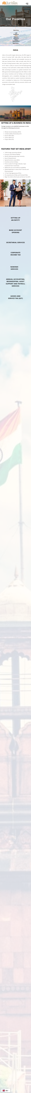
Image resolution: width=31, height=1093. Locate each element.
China (16, 39)
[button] (27, 3)
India (16, 35)
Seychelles (16, 43)
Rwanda (16, 37)
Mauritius (16, 30)
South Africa (16, 41)
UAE (16, 33)
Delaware (16, 38)
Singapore (16, 34)
